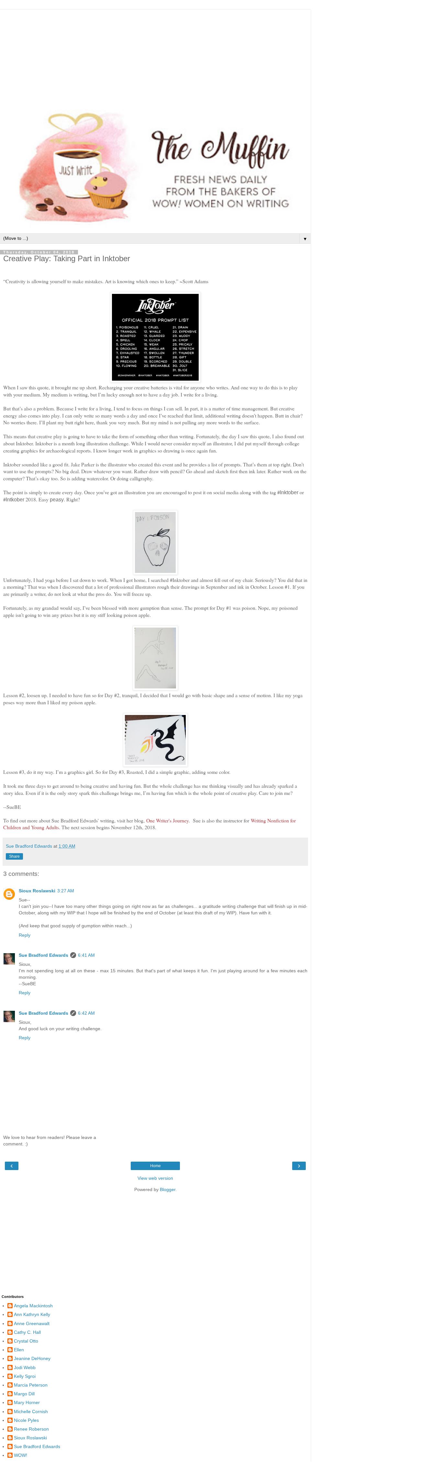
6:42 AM (86, 1013)
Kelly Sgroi (25, 1376)
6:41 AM (86, 955)
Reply (24, 935)
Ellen (19, 1349)
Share (14, 856)
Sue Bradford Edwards (43, 955)
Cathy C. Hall (27, 1332)
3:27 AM (65, 890)
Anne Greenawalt (32, 1323)
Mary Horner (27, 1402)
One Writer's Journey (167, 820)
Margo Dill (24, 1393)
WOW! (20, 1455)
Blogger (167, 1189)
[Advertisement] (155, 55)
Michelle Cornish (31, 1411)
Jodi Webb (25, 1367)
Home (155, 1166)
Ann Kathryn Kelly (32, 1314)
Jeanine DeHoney (32, 1358)
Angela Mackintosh (33, 1305)
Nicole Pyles (26, 1420)
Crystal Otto (26, 1341)
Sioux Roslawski (37, 890)
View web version (155, 1178)
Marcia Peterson (31, 1385)
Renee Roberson (31, 1429)
